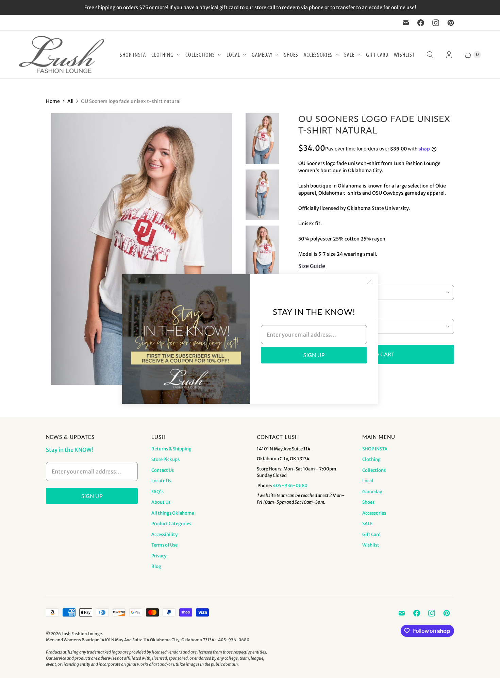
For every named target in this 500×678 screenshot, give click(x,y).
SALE (349, 54)
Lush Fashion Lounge (82, 633)
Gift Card (377, 54)
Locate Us (161, 481)
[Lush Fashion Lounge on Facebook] (420, 22)
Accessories (318, 54)
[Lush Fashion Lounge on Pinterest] (450, 22)
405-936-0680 (290, 485)
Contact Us (162, 470)
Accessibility (164, 534)
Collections (200, 54)
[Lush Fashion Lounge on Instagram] (435, 22)
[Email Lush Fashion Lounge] (405, 22)
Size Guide (311, 266)
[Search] (429, 55)
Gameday (262, 54)
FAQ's (157, 492)
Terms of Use (164, 545)
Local (233, 54)
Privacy (158, 556)
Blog (156, 566)
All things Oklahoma (172, 513)
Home (53, 101)
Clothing (162, 54)
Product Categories (171, 524)
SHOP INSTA (133, 54)
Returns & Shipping (171, 449)
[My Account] (449, 55)
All (70, 101)
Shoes (291, 54)
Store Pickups (165, 459)
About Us (160, 502)
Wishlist (404, 54)
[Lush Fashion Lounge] (61, 54)
